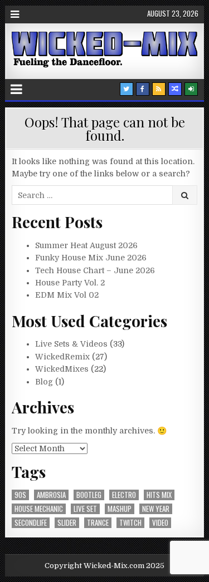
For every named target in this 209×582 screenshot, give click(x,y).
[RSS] (159, 89)
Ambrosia (51, 495)
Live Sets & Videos (71, 343)
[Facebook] (142, 89)
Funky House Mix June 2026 (91, 257)
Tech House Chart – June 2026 (95, 270)
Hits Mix (159, 495)
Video (160, 522)
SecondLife (30, 522)
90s (20, 495)
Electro (124, 495)
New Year (155, 509)
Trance (98, 522)
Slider (66, 522)
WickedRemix (62, 356)
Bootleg (88, 495)
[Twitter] (126, 89)
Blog (44, 381)
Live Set (85, 509)
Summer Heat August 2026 (86, 245)
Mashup (120, 509)
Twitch (130, 522)
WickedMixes (62, 368)
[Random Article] (175, 89)
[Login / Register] (191, 89)
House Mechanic (38, 509)
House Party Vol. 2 (70, 282)
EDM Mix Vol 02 (67, 294)
